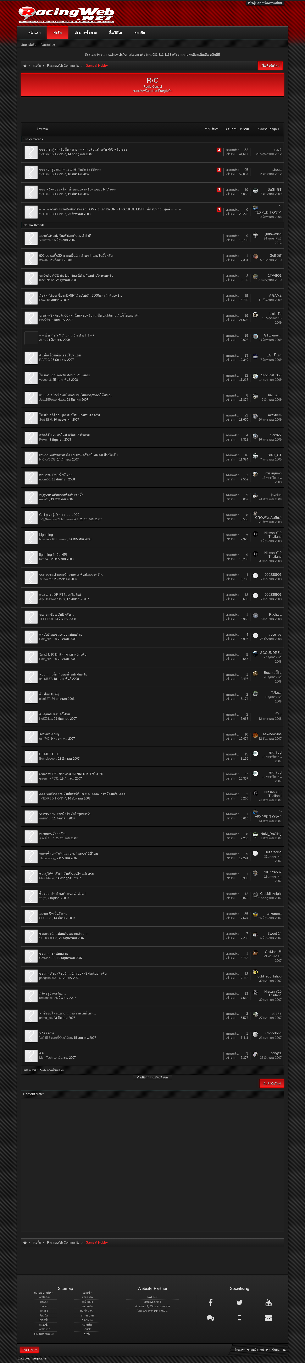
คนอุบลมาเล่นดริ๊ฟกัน (54, 714)
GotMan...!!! (47, 958)
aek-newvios (272, 734)
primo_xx (45, 1017)
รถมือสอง (87, 1301)
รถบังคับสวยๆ (49, 734)
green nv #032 (49, 778)
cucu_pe (275, 634)
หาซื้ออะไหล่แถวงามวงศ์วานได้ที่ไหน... (67, 1013)
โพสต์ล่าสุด (48, 44)
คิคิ (41, 1053)
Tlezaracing (47, 858)
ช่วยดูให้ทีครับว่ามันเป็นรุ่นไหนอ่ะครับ (66, 874)
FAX (42, 300)
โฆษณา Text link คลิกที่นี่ (152, 1311)
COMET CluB (49, 754)
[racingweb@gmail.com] (268, 1317)
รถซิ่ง (87, 1333)
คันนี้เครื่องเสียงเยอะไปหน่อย (60, 355)
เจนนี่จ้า (44, 320)
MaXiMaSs (46, 878)
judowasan (273, 234)
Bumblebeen (47, 758)
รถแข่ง (87, 1329)
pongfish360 (47, 978)
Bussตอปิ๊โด (273, 672)
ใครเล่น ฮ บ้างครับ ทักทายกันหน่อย (64, 375)
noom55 (44, 479)
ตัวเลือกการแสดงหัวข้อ (152, 1077)
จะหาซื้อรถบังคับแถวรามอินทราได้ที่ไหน (68, 854)
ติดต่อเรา (240, 1349)
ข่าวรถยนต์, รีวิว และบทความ (152, 1306)
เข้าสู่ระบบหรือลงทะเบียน (265, 3)
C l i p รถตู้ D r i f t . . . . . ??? (59, 515)
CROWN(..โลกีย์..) (268, 517)
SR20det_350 (271, 375)
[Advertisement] (148, 1163)
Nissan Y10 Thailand (53, 539)
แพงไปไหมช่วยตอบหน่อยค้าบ (60, 634)
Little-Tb (276, 314)
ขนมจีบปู (275, 752)
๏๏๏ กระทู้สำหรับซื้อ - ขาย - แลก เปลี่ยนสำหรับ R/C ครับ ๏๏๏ (83, 149)
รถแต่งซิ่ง (87, 1306)
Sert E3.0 (45, 419)
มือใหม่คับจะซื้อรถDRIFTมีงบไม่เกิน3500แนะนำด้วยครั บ (80, 295)
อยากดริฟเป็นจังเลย (53, 913)
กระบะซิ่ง (87, 1320)
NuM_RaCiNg (271, 834)
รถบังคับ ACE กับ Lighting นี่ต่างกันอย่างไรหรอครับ (76, 275)
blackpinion (46, 280)
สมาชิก (139, 32)
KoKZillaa (45, 718)
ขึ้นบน (275, 1349)
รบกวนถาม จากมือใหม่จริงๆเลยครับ (65, 814)
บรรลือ (277, 1013)
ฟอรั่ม (57, 32)
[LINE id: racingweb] (210, 1317)
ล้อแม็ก (43, 1315)
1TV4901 (275, 275)
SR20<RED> (48, 938)
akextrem (275, 415)
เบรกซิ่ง (43, 1320)
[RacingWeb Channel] (268, 1302)
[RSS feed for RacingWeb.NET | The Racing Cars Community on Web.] (284, 1345)
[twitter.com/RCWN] (239, 1302)
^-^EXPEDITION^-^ (52, 154)
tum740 (44, 559)
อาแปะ (44, 260)
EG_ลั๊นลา (274, 355)
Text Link (152, 1297)
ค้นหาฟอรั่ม (29, 44)
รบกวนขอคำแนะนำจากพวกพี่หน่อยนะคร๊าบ (71, 574)
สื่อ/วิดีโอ (115, 32)
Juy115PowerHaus (52, 399)
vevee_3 (45, 379)
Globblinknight (271, 893)
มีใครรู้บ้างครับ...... (52, 993)
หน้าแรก (34, 32)
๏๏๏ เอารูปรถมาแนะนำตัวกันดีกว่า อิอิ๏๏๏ (70, 169)
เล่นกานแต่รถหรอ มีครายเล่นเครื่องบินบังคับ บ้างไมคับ (78, 455)
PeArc (43, 439)
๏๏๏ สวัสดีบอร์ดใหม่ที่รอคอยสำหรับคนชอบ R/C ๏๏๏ (77, 189)
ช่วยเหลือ (252, 1349)
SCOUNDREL (271, 652)
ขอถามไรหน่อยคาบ (53, 953)
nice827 (276, 435)
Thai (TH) (27, 1349)
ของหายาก (43, 1329)
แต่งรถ (44, 1306)
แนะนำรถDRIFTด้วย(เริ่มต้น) (60, 594)
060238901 (273, 574)
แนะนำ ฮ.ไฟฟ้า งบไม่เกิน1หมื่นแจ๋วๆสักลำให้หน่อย (75, 395)
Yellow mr (45, 579)
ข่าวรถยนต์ (87, 1315)
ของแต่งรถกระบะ (44, 1333)
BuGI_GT (275, 189)
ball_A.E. (275, 395)
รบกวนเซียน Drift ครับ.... (56, 614)
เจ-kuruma (274, 913)
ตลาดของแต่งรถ (43, 1292)
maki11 (44, 499)
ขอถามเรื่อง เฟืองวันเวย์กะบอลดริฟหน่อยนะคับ (73, 973)
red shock (46, 998)
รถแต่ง (44, 1301)
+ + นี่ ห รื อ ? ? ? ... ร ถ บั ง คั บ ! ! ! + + (66, 335)
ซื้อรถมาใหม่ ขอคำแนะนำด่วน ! (62, 893)
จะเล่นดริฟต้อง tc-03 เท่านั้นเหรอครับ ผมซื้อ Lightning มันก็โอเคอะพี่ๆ (89, 315)
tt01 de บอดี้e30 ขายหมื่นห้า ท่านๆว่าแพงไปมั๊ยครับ (76, 255)
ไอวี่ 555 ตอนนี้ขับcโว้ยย (55, 1037)
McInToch (45, 1057)
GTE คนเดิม (273, 335)
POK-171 (45, 918)
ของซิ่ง (44, 1311)
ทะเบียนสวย (87, 1311)
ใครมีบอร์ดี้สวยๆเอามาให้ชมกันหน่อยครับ (69, 415)
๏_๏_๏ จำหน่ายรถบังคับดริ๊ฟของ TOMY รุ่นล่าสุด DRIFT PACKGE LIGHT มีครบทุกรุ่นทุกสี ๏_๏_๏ (110, 209)
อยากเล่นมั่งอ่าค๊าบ (53, 834)
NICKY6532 (47, 459)
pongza (276, 1053)
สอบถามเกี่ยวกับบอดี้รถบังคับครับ (63, 674)
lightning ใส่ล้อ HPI (53, 554)
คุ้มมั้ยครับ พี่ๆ (49, 694)
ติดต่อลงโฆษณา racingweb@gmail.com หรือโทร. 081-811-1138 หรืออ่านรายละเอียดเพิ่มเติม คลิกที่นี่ (152, 54)
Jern (42, 339)
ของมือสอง (43, 1297)
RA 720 (44, 359)
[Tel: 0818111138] (239, 1317)
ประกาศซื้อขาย (85, 32)
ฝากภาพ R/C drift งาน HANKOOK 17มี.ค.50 (71, 774)
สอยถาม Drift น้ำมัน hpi (56, 475)
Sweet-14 (274, 933)
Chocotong (273, 1033)
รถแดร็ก (87, 1324)
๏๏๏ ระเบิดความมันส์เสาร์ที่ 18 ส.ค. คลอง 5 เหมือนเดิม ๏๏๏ (82, 794)
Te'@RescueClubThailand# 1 (58, 519)
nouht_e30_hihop (269, 976)
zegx (42, 898)
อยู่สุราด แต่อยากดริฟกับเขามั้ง (61, 495)
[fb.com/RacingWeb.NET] (210, 1302)
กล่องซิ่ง (43, 1324)
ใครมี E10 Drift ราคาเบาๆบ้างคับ (63, 654)
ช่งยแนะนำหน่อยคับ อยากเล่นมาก (64, 933)
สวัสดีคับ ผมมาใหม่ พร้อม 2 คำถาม (64, 435)
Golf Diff (276, 255)
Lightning (46, 535)
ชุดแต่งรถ (87, 1297)
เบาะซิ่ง (87, 1292)
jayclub (276, 495)
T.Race (276, 692)
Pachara (275, 614)
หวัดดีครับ (46, 1033)
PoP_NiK (45, 639)
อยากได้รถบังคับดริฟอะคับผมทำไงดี (65, 235)
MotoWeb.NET (152, 1301)
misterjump (273, 473)
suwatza (45, 240)
